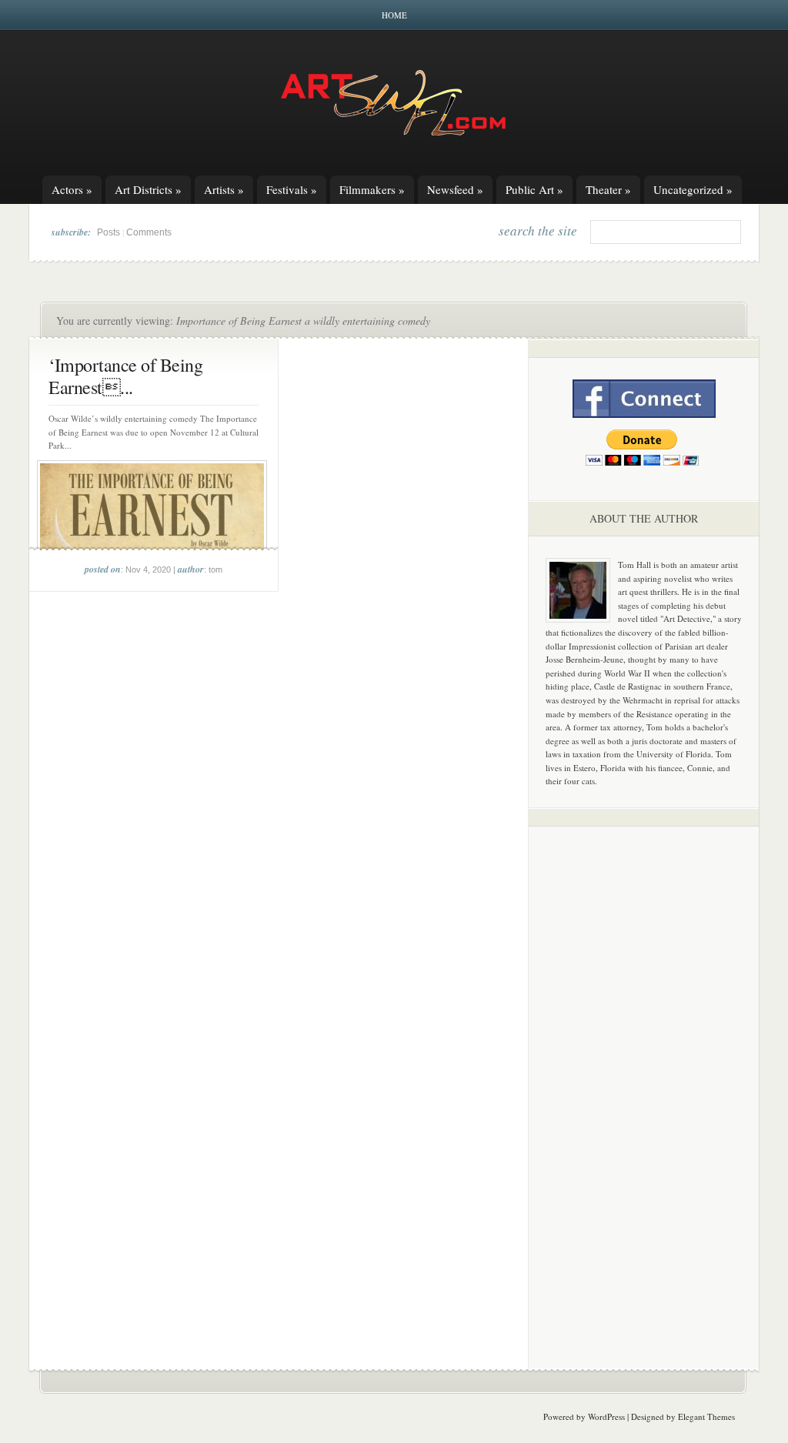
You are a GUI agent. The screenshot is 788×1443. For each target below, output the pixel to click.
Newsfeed (455, 189)
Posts (108, 232)
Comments (149, 232)
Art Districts (148, 189)
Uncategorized (693, 189)
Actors (72, 189)
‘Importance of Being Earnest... (125, 375)
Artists (224, 189)
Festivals (291, 189)
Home (394, 15)
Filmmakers (372, 189)
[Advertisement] (644, 1079)
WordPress (606, 1416)
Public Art (534, 189)
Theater (608, 189)
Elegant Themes (706, 1416)
